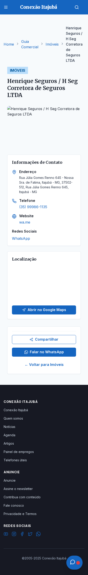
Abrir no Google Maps (47, 309)
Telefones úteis (15, 460)
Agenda (9, 435)
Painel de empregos (19, 452)
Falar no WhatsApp (47, 352)
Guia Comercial (29, 44)
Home (9, 44)
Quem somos (13, 418)
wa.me (24, 222)
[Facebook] (22, 535)
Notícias (9, 427)
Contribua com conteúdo (22, 497)
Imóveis (52, 44)
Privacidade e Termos (20, 514)
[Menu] (6, 7)
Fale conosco (14, 505)
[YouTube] (6, 535)
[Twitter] (30, 535)
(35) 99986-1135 (33, 207)
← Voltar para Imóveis (44, 364)
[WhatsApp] (38, 535)
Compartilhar (46, 339)
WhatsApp (21, 238)
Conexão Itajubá (16, 410)
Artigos (9, 443)
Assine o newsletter (18, 489)
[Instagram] (14, 535)
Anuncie (10, 480)
